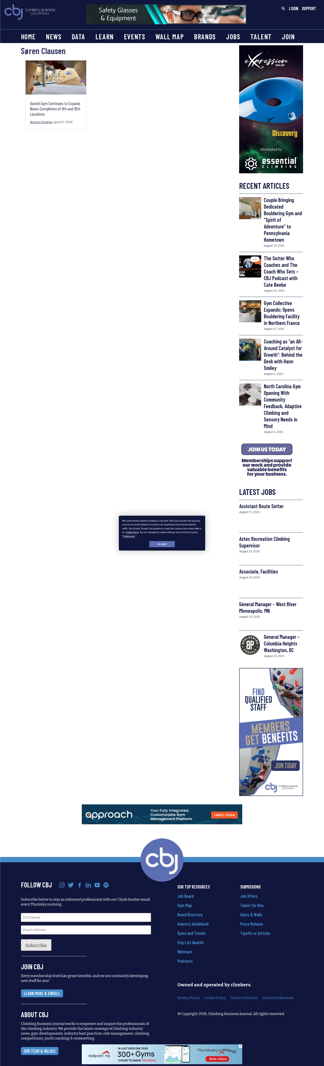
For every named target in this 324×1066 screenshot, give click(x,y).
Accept (162, 543)
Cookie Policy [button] (132, 532)
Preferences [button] (129, 536)
